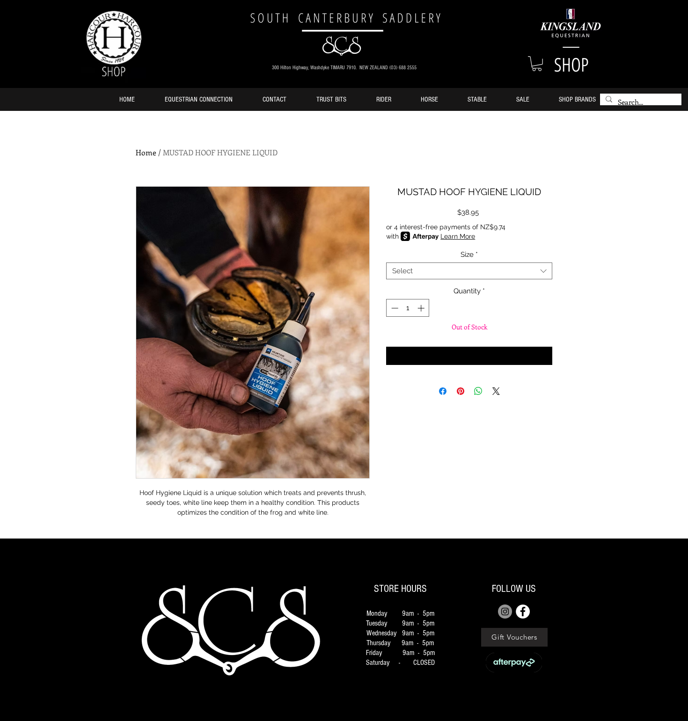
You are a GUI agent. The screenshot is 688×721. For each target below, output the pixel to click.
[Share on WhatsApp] (478, 391)
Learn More (457, 236)
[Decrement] (394, 308)
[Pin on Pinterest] (460, 391)
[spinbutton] (408, 308)
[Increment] (422, 308)
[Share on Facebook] (442, 391)
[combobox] (469, 270)
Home (146, 152)
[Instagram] (505, 611)
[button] (537, 63)
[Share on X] (496, 391)
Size (469, 254)
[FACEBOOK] (523, 611)
